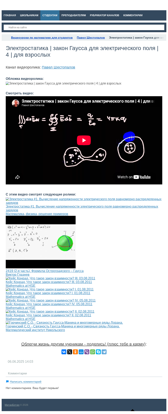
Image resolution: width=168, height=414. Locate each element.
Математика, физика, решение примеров (37, 214)
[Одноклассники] (75, 351)
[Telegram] (104, 351)
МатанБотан (12, 405)
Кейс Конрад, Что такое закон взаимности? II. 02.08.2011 (48, 315)
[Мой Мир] (81, 351)
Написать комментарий (25, 381)
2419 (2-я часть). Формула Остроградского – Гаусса (45, 271)
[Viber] (86, 351)
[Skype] (98, 351)
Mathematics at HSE (20, 285)
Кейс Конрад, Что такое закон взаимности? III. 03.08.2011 (49, 282)
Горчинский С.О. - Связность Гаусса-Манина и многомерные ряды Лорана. (63, 326)
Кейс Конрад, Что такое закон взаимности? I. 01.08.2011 (48, 293)
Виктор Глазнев (18, 274)
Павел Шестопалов (58, 67)
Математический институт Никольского (35, 330)
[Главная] (5, 37)
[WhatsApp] (92, 351)
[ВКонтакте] (63, 351)
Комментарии (17, 373)
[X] (69, 351)
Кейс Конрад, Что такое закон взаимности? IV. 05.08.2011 (49, 304)
